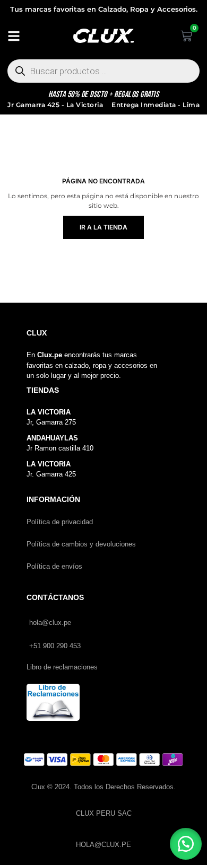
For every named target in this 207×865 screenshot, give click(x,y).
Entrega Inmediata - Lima (155, 105)
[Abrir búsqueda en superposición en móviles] (103, 71)
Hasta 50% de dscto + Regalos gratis (103, 95)
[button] (186, 844)
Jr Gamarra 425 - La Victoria (55, 105)
